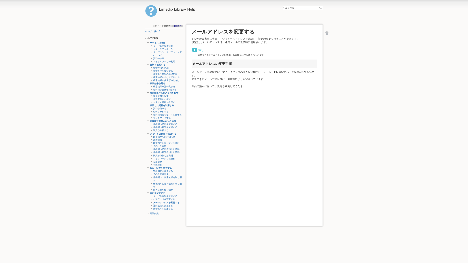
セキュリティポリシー (164, 49)
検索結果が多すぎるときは (166, 80)
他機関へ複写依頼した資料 (166, 152)
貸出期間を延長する (163, 171)
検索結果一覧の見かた (164, 86)
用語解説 (154, 213)
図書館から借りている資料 (166, 143)
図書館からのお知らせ (164, 137)
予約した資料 (159, 146)
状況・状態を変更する (161, 168)
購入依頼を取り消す (163, 190)
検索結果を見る (157, 83)
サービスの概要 (157, 42)
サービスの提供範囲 (163, 46)
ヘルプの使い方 (153, 31)
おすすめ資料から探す (164, 102)
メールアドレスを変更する (166, 202)
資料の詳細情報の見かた (165, 90)
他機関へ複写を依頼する (165, 127)
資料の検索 (158, 58)
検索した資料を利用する (162, 105)
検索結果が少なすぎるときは (167, 77)
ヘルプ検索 (321, 8)
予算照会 (157, 165)
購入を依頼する (161, 130)
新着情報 (157, 140)
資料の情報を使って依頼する (167, 115)
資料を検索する (157, 64)
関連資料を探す (161, 96)
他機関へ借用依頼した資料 (166, 149)
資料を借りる (159, 108)
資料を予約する (161, 111)
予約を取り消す (161, 174)
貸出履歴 (157, 162)
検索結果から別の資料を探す (164, 93)
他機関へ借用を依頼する (165, 124)
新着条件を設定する (163, 208)
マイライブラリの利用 (164, 61)
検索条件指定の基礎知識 (165, 74)
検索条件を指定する (163, 71)
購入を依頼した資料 (163, 155)
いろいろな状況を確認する (163, 133)
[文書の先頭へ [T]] (327, 33)
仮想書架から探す (162, 99)
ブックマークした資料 (164, 158)
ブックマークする (162, 118)
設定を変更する (157, 193)
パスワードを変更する (164, 199)
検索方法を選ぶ (161, 68)
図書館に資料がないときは (163, 121)
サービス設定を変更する (165, 196)
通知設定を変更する (163, 205)
